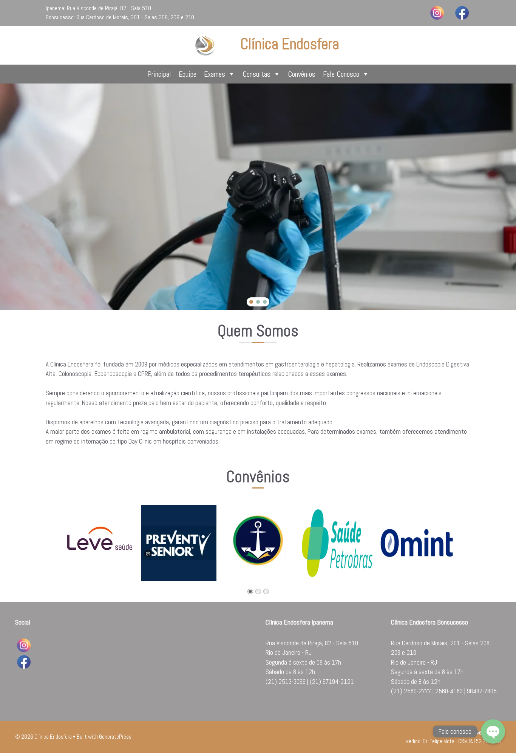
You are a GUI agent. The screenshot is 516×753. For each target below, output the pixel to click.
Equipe (187, 74)
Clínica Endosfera (289, 44)
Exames (214, 74)
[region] (258, 196)
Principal (159, 74)
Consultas (256, 74)
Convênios (301, 74)
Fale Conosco (341, 74)
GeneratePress (115, 736)
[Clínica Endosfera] (205, 44)
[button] (251, 302)
